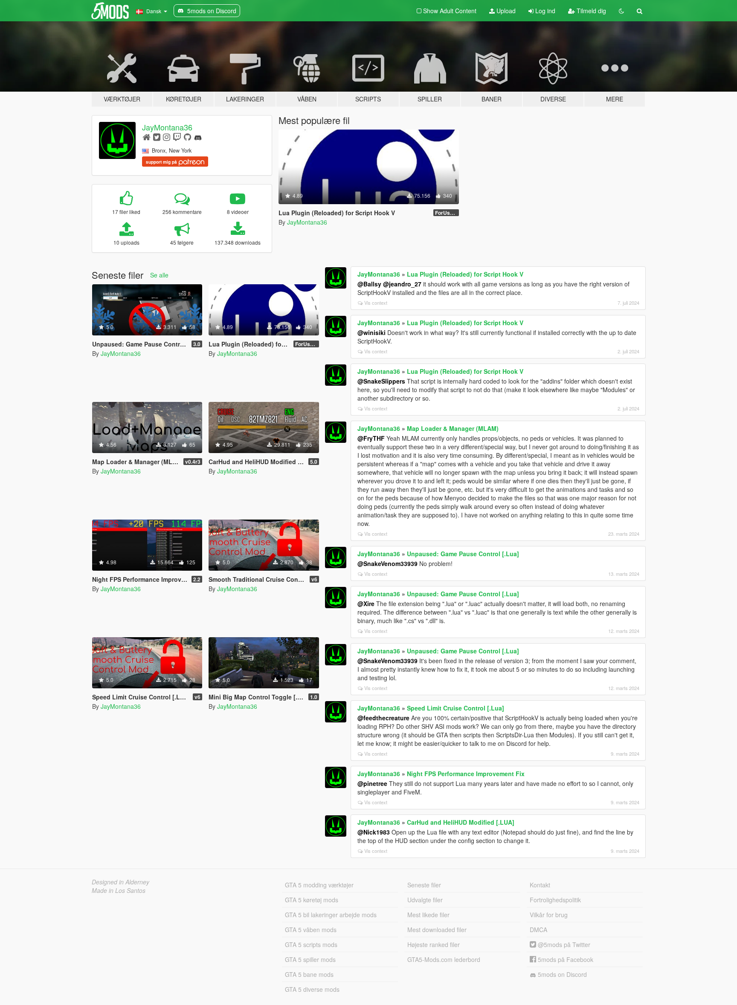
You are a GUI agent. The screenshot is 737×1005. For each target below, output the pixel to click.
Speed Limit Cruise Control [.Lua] (455, 708)
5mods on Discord (561, 974)
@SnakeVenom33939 (387, 563)
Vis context (375, 302)
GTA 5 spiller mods (310, 959)
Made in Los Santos (118, 890)
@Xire (365, 603)
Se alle (159, 275)
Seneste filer (424, 885)
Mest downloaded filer (437, 929)
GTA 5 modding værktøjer (319, 885)
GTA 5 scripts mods (311, 944)
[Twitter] (157, 136)
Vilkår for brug (549, 914)
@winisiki (371, 332)
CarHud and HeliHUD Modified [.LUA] (460, 822)
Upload (505, 10)
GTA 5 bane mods (309, 974)
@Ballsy (369, 284)
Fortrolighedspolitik (555, 899)
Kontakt (540, 885)
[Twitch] (177, 136)
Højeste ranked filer (433, 944)
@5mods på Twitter (563, 944)
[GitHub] (187, 136)
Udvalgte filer (425, 899)
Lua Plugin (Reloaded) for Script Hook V (465, 274)
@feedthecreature (383, 717)
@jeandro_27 (402, 284)
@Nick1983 (373, 832)
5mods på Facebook (564, 959)
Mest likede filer (428, 914)
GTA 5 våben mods (311, 929)
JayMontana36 (167, 127)
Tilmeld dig (590, 10)
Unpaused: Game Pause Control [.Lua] (463, 553)
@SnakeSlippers (381, 381)
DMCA (538, 929)
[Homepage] (146, 136)
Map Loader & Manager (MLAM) (453, 428)
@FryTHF (371, 438)
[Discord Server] (198, 136)
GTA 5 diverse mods (312, 989)
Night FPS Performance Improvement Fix (466, 773)
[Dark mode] (621, 10)
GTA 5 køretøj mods (311, 899)
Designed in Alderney (120, 882)
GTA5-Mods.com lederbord (443, 959)
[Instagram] (166, 136)
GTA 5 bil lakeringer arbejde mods (331, 914)
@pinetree (372, 783)
